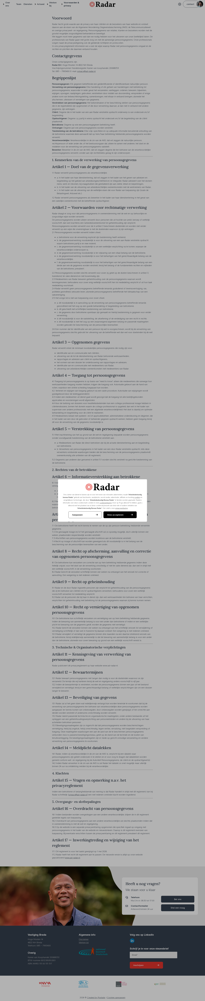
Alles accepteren (115, 515)
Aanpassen (77, 515)
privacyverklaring (121, 508)
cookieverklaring (106, 503)
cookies (137, 497)
